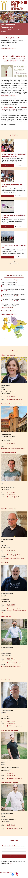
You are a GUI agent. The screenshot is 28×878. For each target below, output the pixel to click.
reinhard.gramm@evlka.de (15, 609)
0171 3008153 (11, 606)
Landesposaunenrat (9, 107)
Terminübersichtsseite (8, 311)
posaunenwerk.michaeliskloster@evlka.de (13, 448)
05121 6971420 (11, 396)
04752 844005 (11, 604)
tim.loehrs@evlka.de (14, 497)
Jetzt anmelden (14, 856)
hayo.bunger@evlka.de (14, 555)
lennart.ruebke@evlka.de (15, 663)
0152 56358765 (11, 723)
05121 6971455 (11, 492)
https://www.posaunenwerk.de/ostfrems (13, 558)
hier (11, 863)
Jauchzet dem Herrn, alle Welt (10, 296)
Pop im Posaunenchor (8, 291)
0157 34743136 (11, 775)
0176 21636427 (11, 660)
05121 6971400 (11, 443)
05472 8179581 (11, 721)
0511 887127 (10, 773)
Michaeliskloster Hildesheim (8, 95)
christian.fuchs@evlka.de (15, 726)
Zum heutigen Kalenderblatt (8, 48)
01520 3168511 (11, 826)
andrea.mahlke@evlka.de (15, 399)
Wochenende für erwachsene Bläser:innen (13, 286)
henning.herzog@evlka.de (15, 778)
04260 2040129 (11, 658)
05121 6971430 (11, 824)
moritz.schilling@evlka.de (15, 828)
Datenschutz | (10, 872)
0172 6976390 (11, 494)
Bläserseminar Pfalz (7, 307)
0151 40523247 (11, 552)
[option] (14, 31)
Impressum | (3, 872)
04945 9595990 (11, 550)
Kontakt (15, 872)
